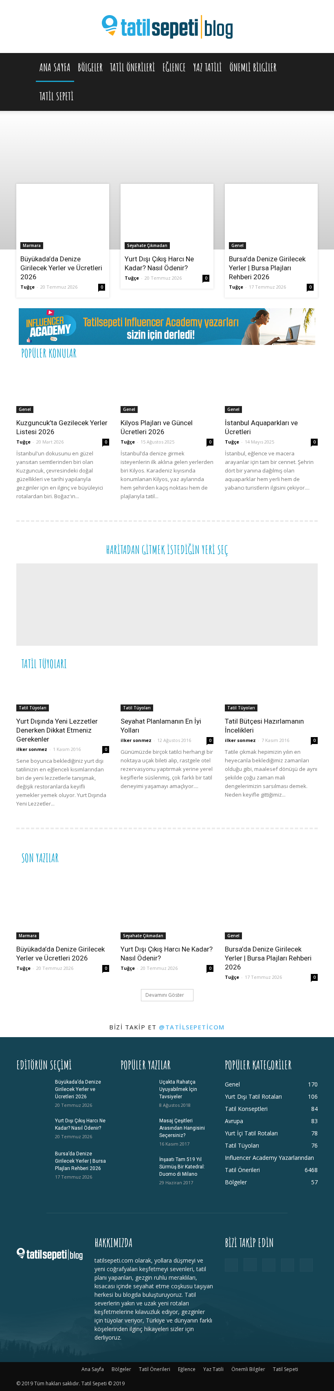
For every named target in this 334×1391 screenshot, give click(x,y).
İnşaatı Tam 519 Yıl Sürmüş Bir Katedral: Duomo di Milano (182, 1167)
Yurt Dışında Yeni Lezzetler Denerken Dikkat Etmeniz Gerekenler (57, 730)
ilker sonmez (31, 749)
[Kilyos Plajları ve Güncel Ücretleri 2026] (167, 390)
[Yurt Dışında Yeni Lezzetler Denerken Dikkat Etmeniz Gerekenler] (62, 695)
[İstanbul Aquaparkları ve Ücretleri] (271, 390)
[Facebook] (231, 1265)
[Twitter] (287, 1265)
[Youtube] (306, 1265)
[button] (308, 67)
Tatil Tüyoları (32, 708)
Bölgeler (90, 67)
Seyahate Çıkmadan (147, 245)
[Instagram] (250, 1264)
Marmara (32, 245)
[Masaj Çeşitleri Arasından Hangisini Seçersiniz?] (137, 1128)
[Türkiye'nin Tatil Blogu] (167, 27)
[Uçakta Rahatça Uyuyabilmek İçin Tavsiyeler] (137, 1089)
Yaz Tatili (207, 67)
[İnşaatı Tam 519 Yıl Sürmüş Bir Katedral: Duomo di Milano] (137, 1167)
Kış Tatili (257, 663)
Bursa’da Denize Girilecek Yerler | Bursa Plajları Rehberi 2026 (267, 268)
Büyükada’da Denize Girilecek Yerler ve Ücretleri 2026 (61, 268)
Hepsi (218, 352)
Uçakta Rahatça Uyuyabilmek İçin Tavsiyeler (178, 1089)
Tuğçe (27, 287)
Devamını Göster (164, 994)
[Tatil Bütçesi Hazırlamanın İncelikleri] (271, 695)
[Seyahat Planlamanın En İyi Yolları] (167, 695)
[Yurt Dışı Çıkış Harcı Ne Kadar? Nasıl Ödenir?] (167, 218)
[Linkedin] (268, 1265)
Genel (237, 245)
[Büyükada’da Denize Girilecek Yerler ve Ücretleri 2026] (62, 218)
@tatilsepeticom (192, 1027)
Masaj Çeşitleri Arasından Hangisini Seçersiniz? (182, 1128)
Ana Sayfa (55, 67)
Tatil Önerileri (132, 67)
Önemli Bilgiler (253, 67)
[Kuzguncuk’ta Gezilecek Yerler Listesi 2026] (62, 390)
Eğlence (174, 67)
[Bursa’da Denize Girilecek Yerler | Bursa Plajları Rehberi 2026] (271, 218)
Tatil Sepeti (57, 96)
